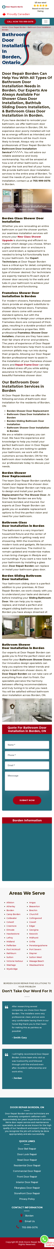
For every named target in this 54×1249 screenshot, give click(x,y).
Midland (11, 941)
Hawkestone (13, 934)
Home (5, 27)
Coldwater (12, 918)
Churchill (33, 914)
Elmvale (10, 930)
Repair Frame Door (27, 364)
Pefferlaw (11, 945)
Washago (11, 965)
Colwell (10, 922)
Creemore (11, 926)
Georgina (33, 930)
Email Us (30, 1221)
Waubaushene (36, 965)
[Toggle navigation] (46, 21)
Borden (10, 910)
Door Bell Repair (27, 1148)
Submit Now (27, 800)
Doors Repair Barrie (34, 1242)
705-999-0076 (30, 1227)
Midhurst (33, 937)
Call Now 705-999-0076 (20, 21)
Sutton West (35, 957)
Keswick (33, 934)
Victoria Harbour (15, 961)
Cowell (32, 922)
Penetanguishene (38, 945)
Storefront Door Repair (27, 1193)
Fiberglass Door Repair (27, 1188)
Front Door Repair (27, 1176)
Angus (32, 902)
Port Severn (35, 949)
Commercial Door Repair (27, 1171)
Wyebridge (12, 969)
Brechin (33, 910)
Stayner (33, 953)
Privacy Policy (27, 1199)
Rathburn (11, 953)
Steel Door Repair (27, 1160)
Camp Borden (13, 914)
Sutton (10, 957)
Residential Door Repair (27, 1165)
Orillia (32, 941)
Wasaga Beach (36, 961)
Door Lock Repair (27, 1154)
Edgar (32, 926)
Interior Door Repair (27, 1182)
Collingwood (35, 918)
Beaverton (34, 906)
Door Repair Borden (17, 27)
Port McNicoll (13, 949)
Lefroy (10, 937)
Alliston (10, 902)
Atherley (11, 906)
